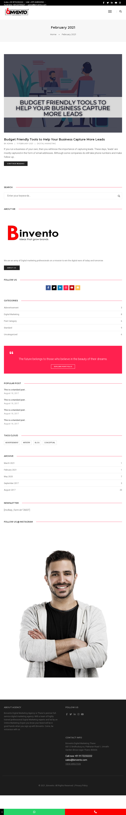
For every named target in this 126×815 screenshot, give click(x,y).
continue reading (15, 163)
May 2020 (8, 476)
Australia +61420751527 (14, 5)
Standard (8, 328)
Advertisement (11, 443)
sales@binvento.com (37, 5)
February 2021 (10, 470)
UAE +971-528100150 (35, 2)
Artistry (26, 443)
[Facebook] (104, 2)
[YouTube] (116, 2)
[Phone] (95, 812)
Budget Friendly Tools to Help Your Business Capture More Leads (54, 139)
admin (10, 143)
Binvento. (50, 785)
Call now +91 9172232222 (78, 756)
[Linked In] (112, 2)
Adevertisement (11, 308)
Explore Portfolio (63, 366)
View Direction (73, 764)
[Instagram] (120, 2)
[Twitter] (108, 2)
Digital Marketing (46, 143)
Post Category (10, 321)
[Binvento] (16, 11)
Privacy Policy (81, 785)
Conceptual (49, 443)
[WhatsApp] (34, 812)
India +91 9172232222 (13, 2)
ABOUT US (12, 268)
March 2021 (9, 463)
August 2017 (10, 490)
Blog (37, 443)
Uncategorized (10, 334)
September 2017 (11, 483)
